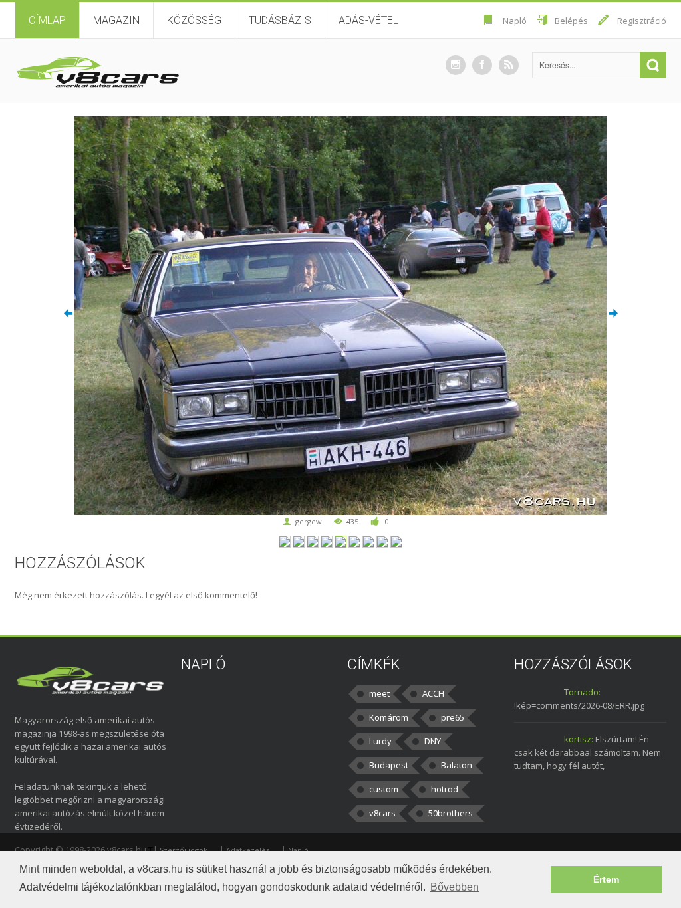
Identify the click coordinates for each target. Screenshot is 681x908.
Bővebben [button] (454, 887)
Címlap (47, 20)
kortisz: (578, 739)
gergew (308, 521)
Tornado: (582, 692)
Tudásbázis (280, 20)
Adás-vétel (368, 20)
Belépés (571, 21)
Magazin (116, 20)
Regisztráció (641, 21)
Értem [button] (606, 879)
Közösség (194, 20)
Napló (515, 21)
